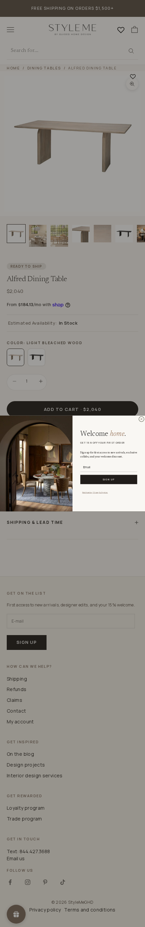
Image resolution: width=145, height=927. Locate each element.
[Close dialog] (141, 419)
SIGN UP (109, 479)
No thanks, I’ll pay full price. (95, 492)
